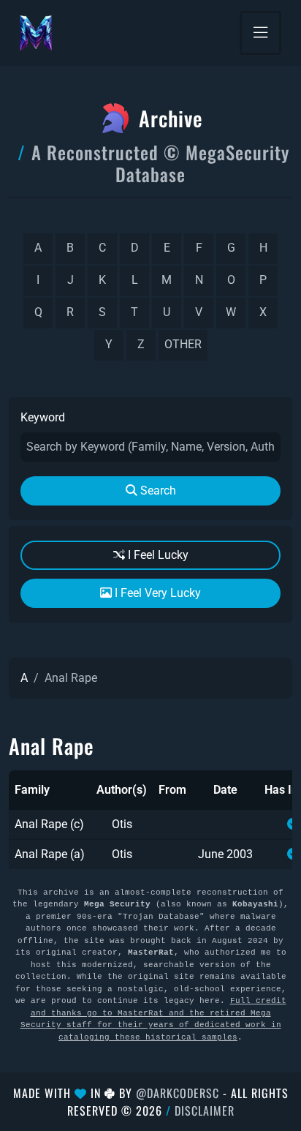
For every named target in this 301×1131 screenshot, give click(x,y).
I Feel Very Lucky (156, 593)
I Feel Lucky (156, 555)
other (183, 344)
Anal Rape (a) (50, 854)
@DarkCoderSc (177, 1093)
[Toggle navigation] (260, 33)
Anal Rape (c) (49, 824)
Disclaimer (205, 1110)
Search (156, 490)
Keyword (42, 417)
